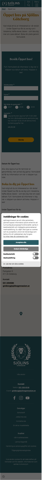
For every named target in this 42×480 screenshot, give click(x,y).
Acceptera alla (21, 242)
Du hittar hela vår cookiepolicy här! (15, 237)
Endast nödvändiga (21, 249)
